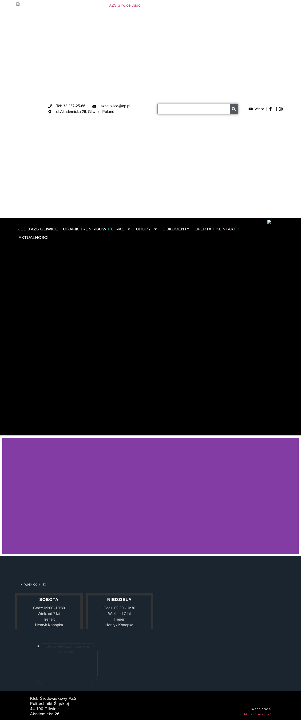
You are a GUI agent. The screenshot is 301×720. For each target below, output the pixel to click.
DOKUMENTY (176, 229)
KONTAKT (226, 229)
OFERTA (202, 229)
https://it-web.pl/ (257, 714)
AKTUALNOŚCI (33, 237)
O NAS (117, 229)
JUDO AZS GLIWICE (38, 229)
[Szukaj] (234, 109)
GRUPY (143, 229)
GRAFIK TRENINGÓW (84, 229)
